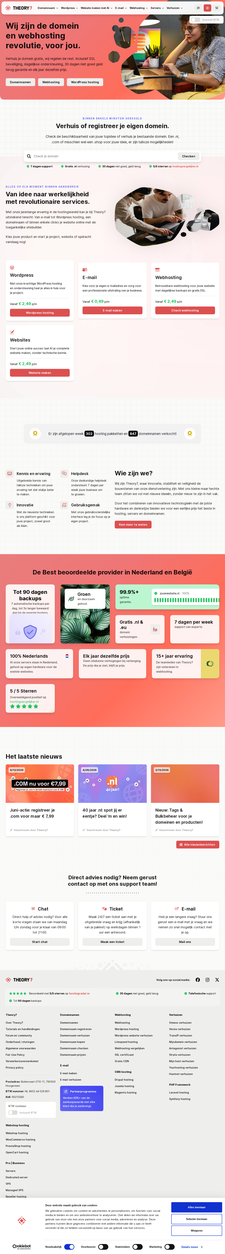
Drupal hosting (124, 1079)
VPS (8, 1183)
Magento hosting (125, 1092)
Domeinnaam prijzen (73, 1054)
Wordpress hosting (40, 312)
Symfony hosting (179, 1098)
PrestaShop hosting (18, 1145)
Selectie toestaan (196, 1219)
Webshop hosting (17, 1133)
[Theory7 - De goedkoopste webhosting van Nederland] (18, 8)
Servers (10, 1170)
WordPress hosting (85, 82)
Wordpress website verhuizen (134, 1035)
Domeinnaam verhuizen (75, 1035)
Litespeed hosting (126, 1041)
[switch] (103, 1247)
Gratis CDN (122, 1061)
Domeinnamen (20, 82)
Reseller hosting (16, 1196)
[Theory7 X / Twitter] (217, 980)
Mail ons (185, 942)
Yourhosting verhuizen (183, 1067)
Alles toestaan (196, 1207)
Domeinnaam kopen (72, 1041)
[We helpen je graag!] (198, 8)
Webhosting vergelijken (130, 1048)
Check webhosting (185, 310)
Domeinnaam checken (74, 1048)
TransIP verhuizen (180, 1035)
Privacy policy (14, 1067)
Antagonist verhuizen (182, 1048)
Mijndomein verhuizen (183, 1041)
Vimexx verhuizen (180, 1022)
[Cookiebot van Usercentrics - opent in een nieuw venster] (21, 1247)
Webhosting (51, 82)
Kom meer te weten (133, 524)
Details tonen (189, 1246)
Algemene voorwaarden (21, 1048)
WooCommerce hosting (20, 1139)
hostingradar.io (79, 993)
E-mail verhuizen (70, 1079)
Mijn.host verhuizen (181, 1061)
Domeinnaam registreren (76, 1029)
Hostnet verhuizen (181, 1073)
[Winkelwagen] (217, 8)
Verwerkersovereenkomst (22, 1061)
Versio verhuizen (179, 1029)
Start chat (39, 942)
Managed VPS (14, 1190)
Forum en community (19, 1035)
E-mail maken (112, 310)
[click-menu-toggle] (207, 8)
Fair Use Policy (15, 1054)
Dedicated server (17, 1177)
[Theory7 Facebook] (198, 980)
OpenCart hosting (17, 1152)
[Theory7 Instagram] (207, 980)
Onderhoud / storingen (20, 1041)
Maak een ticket (112, 942)
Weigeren (197, 1230)
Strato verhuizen (179, 1054)
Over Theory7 (14, 1022)
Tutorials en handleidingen (23, 1029)
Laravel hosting (179, 1092)
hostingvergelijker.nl (185, 166)
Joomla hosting (124, 1086)
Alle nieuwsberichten (199, 844)
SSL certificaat (124, 1054)
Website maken (40, 373)
